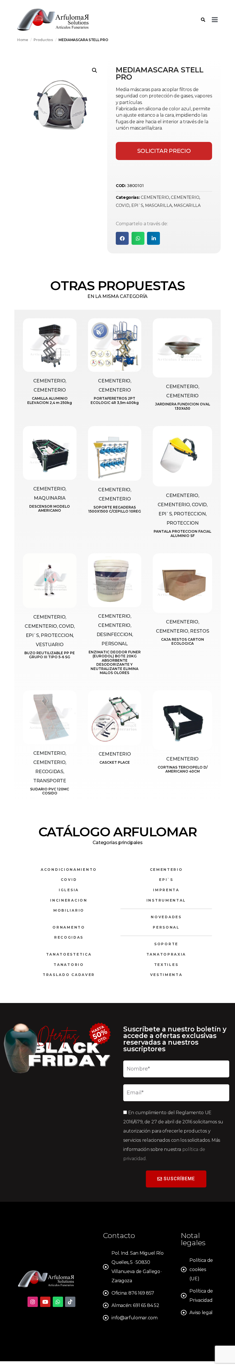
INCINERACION (68, 900)
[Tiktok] (70, 1302)
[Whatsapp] (58, 1302)
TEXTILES (166, 964)
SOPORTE (166, 944)
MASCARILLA (158, 205)
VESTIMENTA (166, 975)
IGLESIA (69, 890)
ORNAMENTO (68, 927)
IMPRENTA (166, 890)
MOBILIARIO (68, 910)
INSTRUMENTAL (166, 900)
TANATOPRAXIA (166, 954)
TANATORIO (69, 964)
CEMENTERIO (155, 197)
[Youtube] (45, 1302)
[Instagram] (33, 1302)
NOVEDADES (166, 917)
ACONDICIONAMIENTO (69, 869)
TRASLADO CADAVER (69, 975)
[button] (94, 70)
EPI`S (137, 205)
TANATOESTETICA (69, 954)
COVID (122, 205)
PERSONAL (166, 927)
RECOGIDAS (68, 937)
